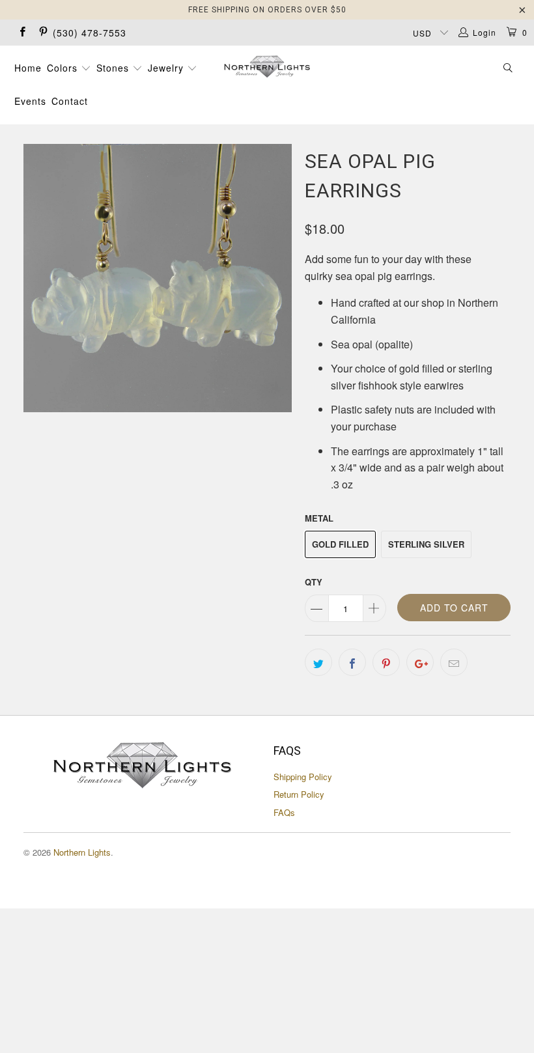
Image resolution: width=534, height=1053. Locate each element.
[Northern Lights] (266, 67)
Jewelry (167, 67)
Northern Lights (82, 852)
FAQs (284, 812)
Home (28, 67)
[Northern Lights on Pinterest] (42, 32)
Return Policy (299, 794)
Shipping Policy (303, 776)
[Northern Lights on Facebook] (21, 32)
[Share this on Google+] (420, 662)
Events (30, 100)
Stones (114, 67)
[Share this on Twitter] (318, 662)
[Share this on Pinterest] (386, 662)
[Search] (508, 68)
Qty (313, 582)
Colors (64, 67)
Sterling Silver (426, 544)
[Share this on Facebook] (352, 662)
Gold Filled (340, 544)
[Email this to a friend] (454, 662)
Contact (69, 100)
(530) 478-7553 (89, 32)
